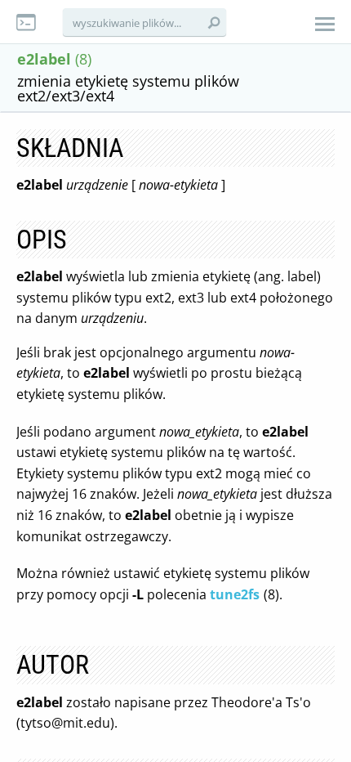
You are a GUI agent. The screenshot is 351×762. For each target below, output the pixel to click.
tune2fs (235, 594)
